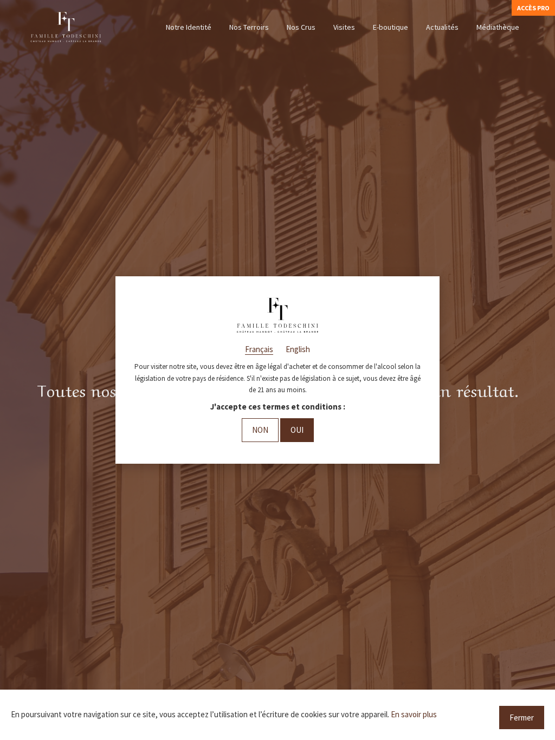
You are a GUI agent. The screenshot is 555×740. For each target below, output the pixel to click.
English (298, 349)
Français (259, 349)
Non (260, 430)
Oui (297, 430)
